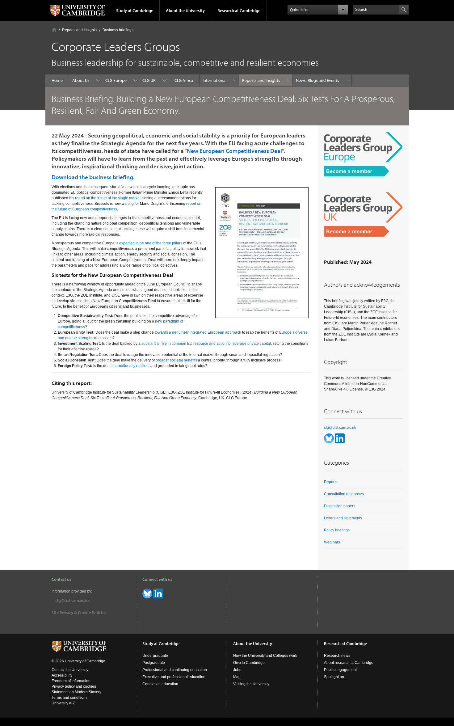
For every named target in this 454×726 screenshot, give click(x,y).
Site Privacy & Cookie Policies (79, 612)
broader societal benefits (176, 360)
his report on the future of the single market (105, 198)
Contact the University (70, 670)
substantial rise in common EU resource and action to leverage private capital (206, 343)
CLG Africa (183, 80)
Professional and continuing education (174, 670)
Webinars (332, 542)
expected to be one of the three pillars (150, 243)
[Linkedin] (340, 438)
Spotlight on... (335, 677)
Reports (330, 482)
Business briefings (118, 30)
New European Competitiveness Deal (234, 150)
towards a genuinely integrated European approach (198, 332)
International (214, 80)
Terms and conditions (69, 697)
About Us (81, 80)
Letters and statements (343, 518)
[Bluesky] (329, 438)
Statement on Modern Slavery (76, 692)
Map (237, 677)
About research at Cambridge (348, 663)
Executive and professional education (173, 677)
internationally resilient (130, 366)
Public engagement (340, 670)
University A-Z (63, 703)
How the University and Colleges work (265, 655)
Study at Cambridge (134, 10)
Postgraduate (153, 663)
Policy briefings (337, 530)
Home (54, 29)
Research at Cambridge (238, 10)
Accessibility (62, 675)
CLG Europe (116, 80)
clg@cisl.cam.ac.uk (340, 427)
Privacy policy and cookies (74, 686)
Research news (337, 655)
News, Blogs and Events (317, 80)
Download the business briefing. (93, 177)
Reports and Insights (79, 30)
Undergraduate (155, 655)
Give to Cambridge (249, 663)
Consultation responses (344, 494)
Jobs (237, 670)
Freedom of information (71, 681)
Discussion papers (339, 506)
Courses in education (160, 684)
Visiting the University (251, 684)
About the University (185, 10)
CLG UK (149, 80)
